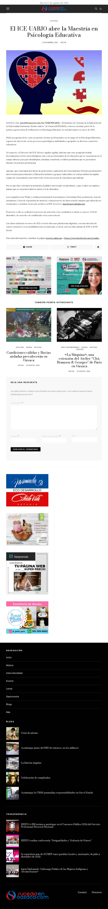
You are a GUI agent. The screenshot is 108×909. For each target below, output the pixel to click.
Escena (29, 347)
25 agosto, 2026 (83, 371)
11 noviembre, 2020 (24, 281)
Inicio (9, 657)
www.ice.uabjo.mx (54, 238)
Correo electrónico (51, 436)
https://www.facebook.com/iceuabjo (81, 238)
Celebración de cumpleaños (35, 777)
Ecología (20, 347)
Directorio (97, 892)
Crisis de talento (29, 733)
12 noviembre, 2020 (50, 42)
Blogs (9, 704)
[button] (101, 9)
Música (9, 665)
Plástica (80, 349)
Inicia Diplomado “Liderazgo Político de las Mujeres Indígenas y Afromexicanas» (54, 870)
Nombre (15, 436)
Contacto (82, 892)
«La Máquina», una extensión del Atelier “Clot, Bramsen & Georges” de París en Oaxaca (79, 360)
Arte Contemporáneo (70, 347)
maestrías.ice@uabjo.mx (74, 204)
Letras (9, 688)
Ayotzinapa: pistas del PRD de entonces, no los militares (50, 748)
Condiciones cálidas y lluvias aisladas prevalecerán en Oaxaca (29, 356)
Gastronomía (12, 696)
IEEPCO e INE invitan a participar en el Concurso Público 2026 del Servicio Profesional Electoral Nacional (60, 825)
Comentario (16, 403)
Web (74, 436)
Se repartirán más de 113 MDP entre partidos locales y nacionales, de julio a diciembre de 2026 (60, 855)
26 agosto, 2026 (33, 365)
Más (8, 712)
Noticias (54, 21)
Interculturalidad (14, 673)
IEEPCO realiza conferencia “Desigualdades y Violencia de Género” (56, 840)
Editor (63, 42)
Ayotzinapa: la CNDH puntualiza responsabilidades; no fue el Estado (57, 792)
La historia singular (31, 762)
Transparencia (33, 262)
